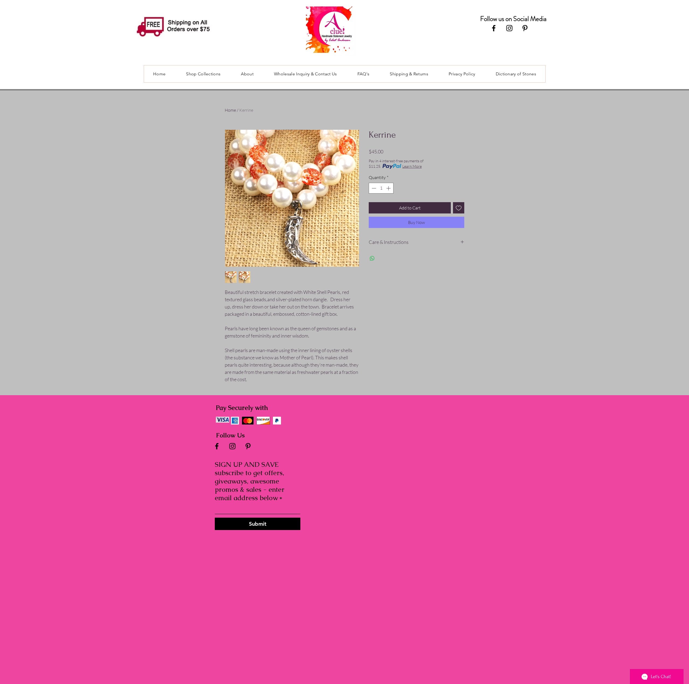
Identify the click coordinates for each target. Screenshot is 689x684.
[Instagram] (509, 28)
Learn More (412, 166)
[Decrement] (373, 188)
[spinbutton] (381, 188)
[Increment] (389, 188)
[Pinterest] (525, 28)
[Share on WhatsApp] (372, 258)
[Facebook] (494, 28)
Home (230, 110)
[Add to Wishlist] (458, 207)
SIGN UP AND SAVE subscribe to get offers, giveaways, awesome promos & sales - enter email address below (249, 481)
